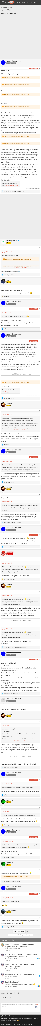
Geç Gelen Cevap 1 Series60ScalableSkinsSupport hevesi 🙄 (20, 983)
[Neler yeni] (27, 2)
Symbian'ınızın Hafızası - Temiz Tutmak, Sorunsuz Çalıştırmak (20, 965)
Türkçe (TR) (13, 1016)
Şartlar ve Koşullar (15, 1018)
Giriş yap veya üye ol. (12, 185)
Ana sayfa (13, 1020)
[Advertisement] (20, 36)
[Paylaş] (39, 68)
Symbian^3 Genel (15, 948)
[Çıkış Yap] (39, 2)
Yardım (5, 1020)
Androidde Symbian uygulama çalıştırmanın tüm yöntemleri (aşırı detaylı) (21, 955)
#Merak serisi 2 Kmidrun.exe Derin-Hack (20, 974)
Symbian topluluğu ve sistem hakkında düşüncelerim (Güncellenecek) (19, 945)
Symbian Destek (12, 958)
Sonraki (20, 931)
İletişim (5, 1018)
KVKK (36, 1018)
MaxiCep (5, 1016)
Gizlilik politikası (28, 1018)
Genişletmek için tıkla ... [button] (20, 267)
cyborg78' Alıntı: (6, 841)
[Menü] (2, 2)
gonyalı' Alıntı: (6, 252)
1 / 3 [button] (14, 931)
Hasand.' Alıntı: (6, 461)
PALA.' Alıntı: (5, 313)
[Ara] (31, 2)
